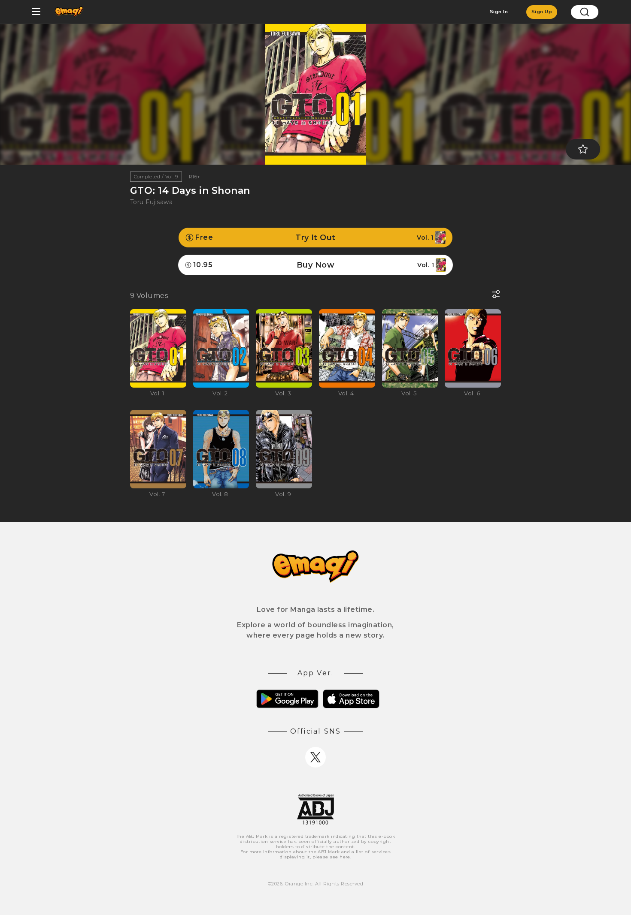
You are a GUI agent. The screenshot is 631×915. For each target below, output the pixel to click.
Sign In (499, 12)
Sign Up (541, 12)
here (345, 857)
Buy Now (313, 265)
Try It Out (314, 237)
